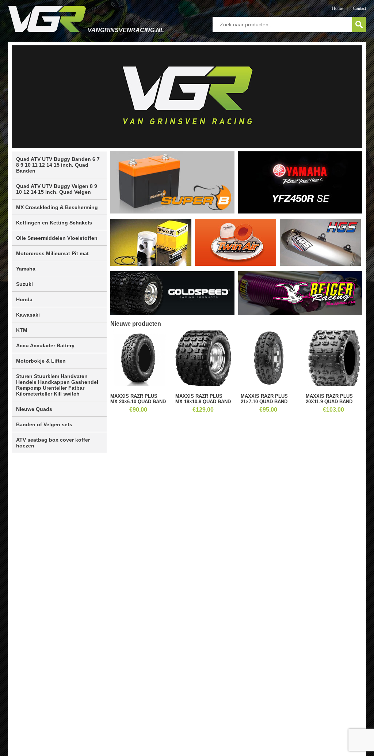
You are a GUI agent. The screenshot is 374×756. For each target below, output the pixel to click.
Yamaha (25, 269)
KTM (21, 330)
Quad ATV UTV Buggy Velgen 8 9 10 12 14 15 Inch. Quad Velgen (56, 189)
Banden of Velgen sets (44, 424)
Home (337, 8)
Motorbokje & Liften (41, 361)
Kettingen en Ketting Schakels (54, 223)
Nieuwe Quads (34, 409)
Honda (24, 299)
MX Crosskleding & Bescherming (57, 207)
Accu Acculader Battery (45, 345)
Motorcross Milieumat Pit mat (52, 253)
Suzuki (24, 284)
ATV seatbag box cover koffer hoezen (53, 443)
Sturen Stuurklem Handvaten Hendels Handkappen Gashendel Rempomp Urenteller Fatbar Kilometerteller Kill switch (57, 385)
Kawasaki (28, 315)
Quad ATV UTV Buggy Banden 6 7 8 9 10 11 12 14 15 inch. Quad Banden (58, 165)
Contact (359, 8)
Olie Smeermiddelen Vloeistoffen (57, 238)
